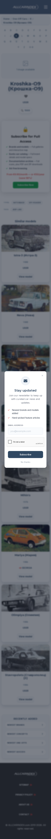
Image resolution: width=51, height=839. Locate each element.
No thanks (25, 462)
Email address (15, 425)
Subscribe (25, 454)
